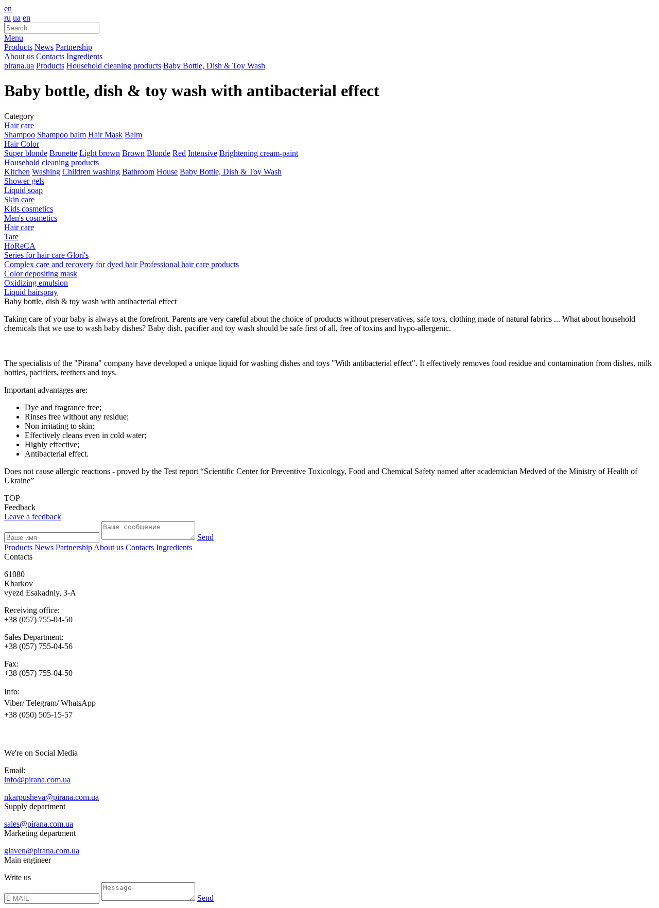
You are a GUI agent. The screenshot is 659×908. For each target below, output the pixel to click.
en (8, 8)
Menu (13, 37)
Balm (133, 134)
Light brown (99, 153)
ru (7, 17)
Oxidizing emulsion (36, 282)
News (44, 47)
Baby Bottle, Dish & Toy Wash (231, 171)
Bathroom (138, 171)
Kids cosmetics (28, 208)
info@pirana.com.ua (37, 779)
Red (179, 153)
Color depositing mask (40, 273)
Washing (46, 171)
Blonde (158, 153)
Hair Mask (105, 134)
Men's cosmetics (30, 218)
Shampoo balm (61, 134)
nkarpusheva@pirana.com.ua (51, 797)
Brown (133, 153)
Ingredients (84, 56)
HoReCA (20, 245)
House (167, 171)
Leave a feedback (32, 516)
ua (17, 17)
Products (18, 47)
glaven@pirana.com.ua (41, 850)
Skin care (19, 199)
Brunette (63, 153)
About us (19, 56)
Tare (11, 236)
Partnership (74, 47)
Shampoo (19, 134)
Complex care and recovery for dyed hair (70, 264)
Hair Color (21, 143)
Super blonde (25, 153)
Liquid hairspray (31, 292)
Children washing (91, 171)
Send (205, 537)
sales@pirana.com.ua (38, 823)
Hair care (19, 125)
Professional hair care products (189, 264)
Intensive (202, 153)
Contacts (50, 56)
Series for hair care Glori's (46, 255)
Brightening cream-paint (258, 153)
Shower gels (24, 181)
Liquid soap (23, 190)
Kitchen (17, 171)
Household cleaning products (51, 162)
